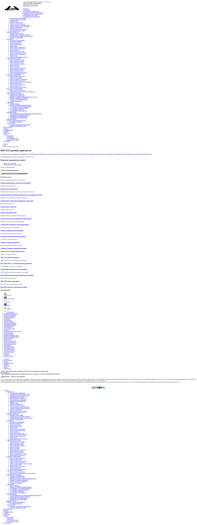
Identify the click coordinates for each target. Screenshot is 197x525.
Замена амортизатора (15, 43)
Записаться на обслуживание (30, 4)
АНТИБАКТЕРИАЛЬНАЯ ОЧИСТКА (20, 115)
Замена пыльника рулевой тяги (18, 87)
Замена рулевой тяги (15, 86)
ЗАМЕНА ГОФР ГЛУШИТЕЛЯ (18, 100)
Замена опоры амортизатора (17, 51)
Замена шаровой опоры (16, 44)
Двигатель (9, 167)
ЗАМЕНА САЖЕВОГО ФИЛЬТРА (19, 98)
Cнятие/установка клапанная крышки (20, 25)
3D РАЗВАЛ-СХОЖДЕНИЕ (17, 40)
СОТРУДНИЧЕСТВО (12, 138)
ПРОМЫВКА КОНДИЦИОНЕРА (19, 116)
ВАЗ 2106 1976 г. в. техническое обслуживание (16, 263)
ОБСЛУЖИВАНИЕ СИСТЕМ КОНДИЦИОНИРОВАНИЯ (25, 113)
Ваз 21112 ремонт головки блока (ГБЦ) (14, 287)
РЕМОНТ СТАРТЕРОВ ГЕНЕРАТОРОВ (20, 105)
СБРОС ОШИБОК (15, 104)
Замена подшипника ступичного (18, 53)
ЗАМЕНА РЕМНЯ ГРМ (16, 22)
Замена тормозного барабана (17, 64)
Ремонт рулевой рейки (16, 77)
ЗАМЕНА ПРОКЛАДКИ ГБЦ (18, 19)
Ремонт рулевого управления (17, 76)
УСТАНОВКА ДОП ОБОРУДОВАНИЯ (20, 106)
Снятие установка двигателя (17, 23)
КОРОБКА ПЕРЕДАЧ (12, 32)
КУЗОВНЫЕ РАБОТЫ (16, 122)
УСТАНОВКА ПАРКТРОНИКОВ (19, 108)
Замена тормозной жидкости (17, 73)
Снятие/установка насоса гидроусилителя (21, 82)
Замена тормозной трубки (16, 70)
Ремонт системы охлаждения (17, 90)
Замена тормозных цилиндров (18, 68)
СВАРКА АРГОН (8, 356)
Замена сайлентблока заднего (17, 48)
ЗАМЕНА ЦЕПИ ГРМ (16, 28)
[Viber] (102, 387)
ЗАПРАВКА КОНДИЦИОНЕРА (18, 117)
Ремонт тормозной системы (17, 59)
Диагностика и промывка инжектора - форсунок (17, 201)
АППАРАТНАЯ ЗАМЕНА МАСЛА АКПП (21, 36)
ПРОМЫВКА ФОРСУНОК (30, 15)
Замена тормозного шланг (17, 69)
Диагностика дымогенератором (18, 18)
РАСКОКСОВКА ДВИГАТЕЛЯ (31, 17)
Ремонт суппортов (15, 66)
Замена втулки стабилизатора (17, 54)
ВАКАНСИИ (10, 135)
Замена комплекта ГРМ (9, 212)
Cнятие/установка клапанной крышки (14, 248)
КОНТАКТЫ (7, 141)
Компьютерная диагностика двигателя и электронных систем (21, 195)
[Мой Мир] (97, 387)
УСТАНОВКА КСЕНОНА (17, 109)
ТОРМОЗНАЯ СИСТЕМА (14, 58)
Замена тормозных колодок (17, 61)
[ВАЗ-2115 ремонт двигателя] (5, 154)
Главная (6, 144)
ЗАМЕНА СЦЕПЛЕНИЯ (16, 37)
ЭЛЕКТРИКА (10, 102)
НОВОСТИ (7, 133)
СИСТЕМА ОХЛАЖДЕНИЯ (14, 88)
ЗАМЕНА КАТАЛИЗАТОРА (17, 95)
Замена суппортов (14, 65)
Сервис (6, 134)
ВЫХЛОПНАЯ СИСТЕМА (14, 93)
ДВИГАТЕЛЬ (26, 10)
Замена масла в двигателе (9, 189)
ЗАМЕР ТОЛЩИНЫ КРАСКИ (18, 126)
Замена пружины (14, 50)
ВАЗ (5, 145)
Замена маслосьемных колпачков (18, 29)
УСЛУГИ (25, 8)
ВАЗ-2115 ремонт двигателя (10, 257)
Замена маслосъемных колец (17, 30)
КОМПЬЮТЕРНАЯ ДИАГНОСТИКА (33, 12)
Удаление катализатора (16, 101)
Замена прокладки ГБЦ (10, 163)
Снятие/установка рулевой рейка (18, 79)
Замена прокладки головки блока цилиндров (16, 218)
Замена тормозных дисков (17, 62)
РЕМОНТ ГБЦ (14, 21)
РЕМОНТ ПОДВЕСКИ (16, 41)
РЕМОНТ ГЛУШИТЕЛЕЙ (17, 94)
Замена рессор (13, 55)
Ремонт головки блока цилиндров (12, 230)
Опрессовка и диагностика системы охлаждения (22, 91)
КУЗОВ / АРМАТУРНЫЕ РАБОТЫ (16, 120)
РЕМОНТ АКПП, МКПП (16, 33)
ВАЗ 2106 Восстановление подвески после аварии (17, 275)
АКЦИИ (6, 131)
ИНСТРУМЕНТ (8, 127)
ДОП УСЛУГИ (11, 123)
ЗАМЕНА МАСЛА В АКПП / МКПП (20, 35)
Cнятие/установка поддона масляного (20, 26)
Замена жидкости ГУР (15, 83)
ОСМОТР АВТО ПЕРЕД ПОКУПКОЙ (20, 124)
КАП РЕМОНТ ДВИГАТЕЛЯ (31, 11)
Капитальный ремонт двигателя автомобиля (16, 183)
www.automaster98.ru (180, 379)
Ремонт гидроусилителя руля (17, 80)
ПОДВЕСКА (10, 39)
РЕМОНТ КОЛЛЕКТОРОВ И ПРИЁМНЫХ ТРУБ (23, 97)
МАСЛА (6, 129)
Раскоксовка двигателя (8, 207)
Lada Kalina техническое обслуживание (14, 269)
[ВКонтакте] (93, 387)
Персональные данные (13, 140)
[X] (100, 387)
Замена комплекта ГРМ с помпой (12, 164)
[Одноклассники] (95, 387)
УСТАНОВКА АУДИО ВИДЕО (18, 111)
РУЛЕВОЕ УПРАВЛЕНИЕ (14, 75)
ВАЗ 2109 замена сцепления (10, 281)
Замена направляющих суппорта (18, 72)
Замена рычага (14, 46)
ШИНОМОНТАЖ (11, 119)
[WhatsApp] (104, 387)
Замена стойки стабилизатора (17, 47)
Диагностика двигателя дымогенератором (15, 224)
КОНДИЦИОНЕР (11, 112)
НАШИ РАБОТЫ (8, 130)
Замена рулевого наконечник (17, 84)
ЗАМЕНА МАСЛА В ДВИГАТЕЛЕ (32, 14)
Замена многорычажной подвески (19, 57)
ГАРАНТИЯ (10, 137)
